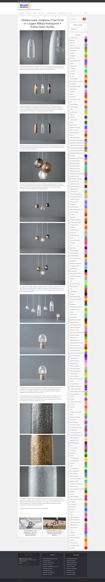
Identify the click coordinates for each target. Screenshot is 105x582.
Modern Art (41, 13)
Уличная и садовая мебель (48, 562)
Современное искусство (72, 564)
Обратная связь (29, 555)
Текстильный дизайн (71, 574)
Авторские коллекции (47, 574)
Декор (34, 13)
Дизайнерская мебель (47, 568)
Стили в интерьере (71, 566)
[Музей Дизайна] (25, 6)
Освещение (21, 13)
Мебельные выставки (71, 572)
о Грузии (21, 580)
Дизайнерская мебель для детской (50, 558)
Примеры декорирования (72, 562)
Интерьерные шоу (50, 13)
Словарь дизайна (62, 13)
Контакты (70, 13)
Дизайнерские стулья (47, 570)
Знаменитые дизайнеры (72, 568)
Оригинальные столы (47, 564)
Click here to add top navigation (23, 1)
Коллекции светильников (26, 513)
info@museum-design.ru (27, 563)
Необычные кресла (47, 560)
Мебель (29, 13)
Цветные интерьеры (71, 560)
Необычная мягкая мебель (48, 572)
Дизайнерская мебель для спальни (50, 566)
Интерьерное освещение (72, 558)
